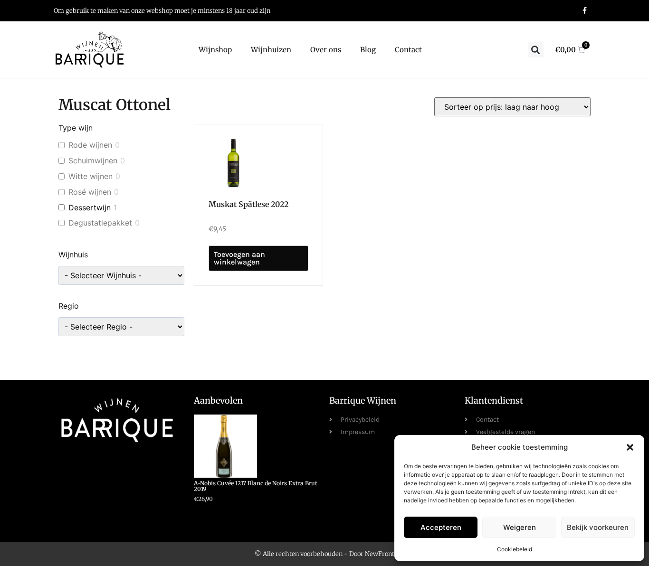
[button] (630, 447)
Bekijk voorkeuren (598, 527)
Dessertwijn (89, 207)
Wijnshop (215, 49)
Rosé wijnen (89, 192)
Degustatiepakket (100, 222)
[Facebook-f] (584, 10)
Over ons (325, 49)
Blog (368, 49)
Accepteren (440, 527)
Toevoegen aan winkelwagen (239, 258)
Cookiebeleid (514, 549)
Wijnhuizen (271, 49)
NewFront (379, 554)
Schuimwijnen (92, 160)
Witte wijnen (90, 176)
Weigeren (519, 527)
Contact (408, 49)
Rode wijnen (90, 145)
